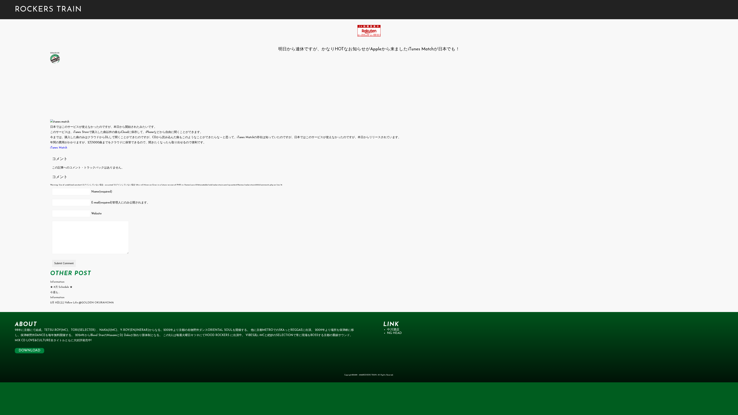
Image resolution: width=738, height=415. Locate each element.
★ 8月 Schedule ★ (61, 287)
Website (96, 213)
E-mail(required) (120, 202)
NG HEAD (394, 333)
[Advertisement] (165, 92)
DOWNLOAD (29, 350)
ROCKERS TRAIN (48, 9)
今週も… (55, 292)
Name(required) (101, 191)
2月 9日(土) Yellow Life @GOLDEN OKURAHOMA (82, 302)
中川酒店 (393, 329)
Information (57, 282)
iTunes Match (58, 147)
